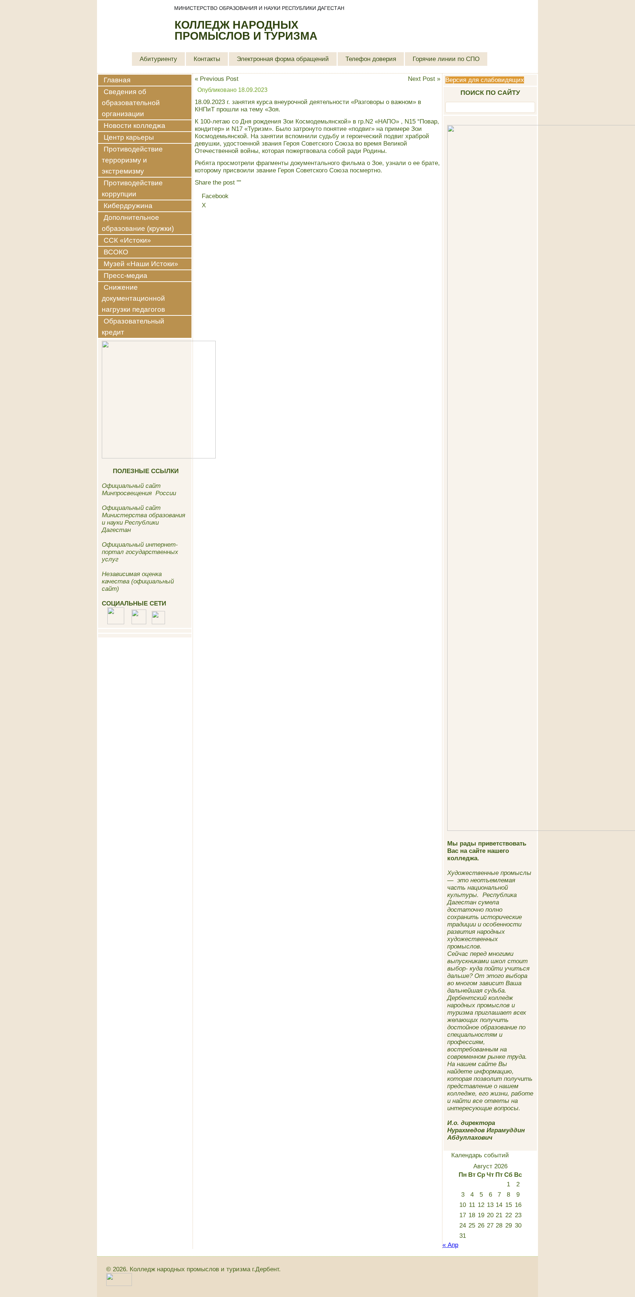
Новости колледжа (134, 125)
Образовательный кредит (133, 326)
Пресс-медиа (125, 275)
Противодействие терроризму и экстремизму (132, 160)
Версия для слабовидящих (484, 79)
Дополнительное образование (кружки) (138, 223)
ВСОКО (116, 252)
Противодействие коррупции (132, 188)
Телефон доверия (370, 59)
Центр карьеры (129, 137)
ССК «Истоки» (127, 240)
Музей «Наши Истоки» (141, 264)
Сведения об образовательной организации (131, 103)
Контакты (207, 59)
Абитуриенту (158, 59)
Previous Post (219, 78)
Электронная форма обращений (283, 59)
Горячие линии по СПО (446, 59)
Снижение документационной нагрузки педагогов (133, 298)
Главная (117, 80)
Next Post (421, 78)
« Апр (450, 1244)
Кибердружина (128, 206)
